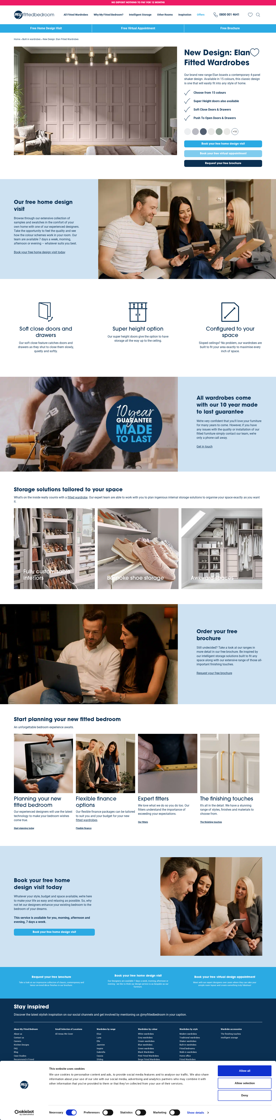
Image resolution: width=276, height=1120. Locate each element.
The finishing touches (211, 822)
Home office (185, 1056)
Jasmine (101, 1045)
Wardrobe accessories (231, 1029)
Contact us (19, 1037)
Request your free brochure (223, 163)
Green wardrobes (146, 1048)
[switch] (108, 1112)
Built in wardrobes (31, 39)
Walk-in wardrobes (188, 1052)
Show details (195, 1112)
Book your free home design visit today (39, 252)
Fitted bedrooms (187, 1048)
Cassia (100, 1056)
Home (17, 39)
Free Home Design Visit (46, 28)
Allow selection (245, 1083)
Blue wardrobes (145, 1045)
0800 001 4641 (229, 14)
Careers (17, 1041)
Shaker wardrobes (187, 1041)
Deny (244, 1095)
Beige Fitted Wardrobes (149, 1059)
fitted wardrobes (86, 820)
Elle (98, 1041)
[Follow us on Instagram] (252, 1009)
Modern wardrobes (188, 1034)
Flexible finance (83, 828)
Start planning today (24, 828)
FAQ (16, 1048)
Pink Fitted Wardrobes (148, 1056)
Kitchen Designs (21, 1045)
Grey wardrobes (145, 1037)
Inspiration (184, 14)
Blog (16, 1052)
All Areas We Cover (64, 1034)
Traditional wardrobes (189, 1037)
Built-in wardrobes (187, 1045)
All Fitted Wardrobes (76, 14)
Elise (99, 1034)
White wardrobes (146, 1034)
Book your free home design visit (223, 143)
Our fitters (143, 822)
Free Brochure (230, 28)
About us (18, 1034)
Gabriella (101, 1052)
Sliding (100, 1059)
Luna (99, 1037)
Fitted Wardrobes (187, 1059)
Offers (200, 14)
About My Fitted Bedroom (26, 1029)
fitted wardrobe (77, 497)
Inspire (100, 1048)
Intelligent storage (229, 1037)
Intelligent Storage (140, 14)
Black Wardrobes (146, 1052)
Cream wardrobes (146, 1041)
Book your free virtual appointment (223, 153)
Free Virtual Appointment (138, 28)
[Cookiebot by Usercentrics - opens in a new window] (24, 1112)
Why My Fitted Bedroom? (108, 14)
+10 (235, 131)
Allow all (244, 1070)
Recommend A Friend (24, 1059)
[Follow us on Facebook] (259, 1009)
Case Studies (20, 1056)
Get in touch (205, 446)
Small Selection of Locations (68, 1029)
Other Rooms (165, 14)
